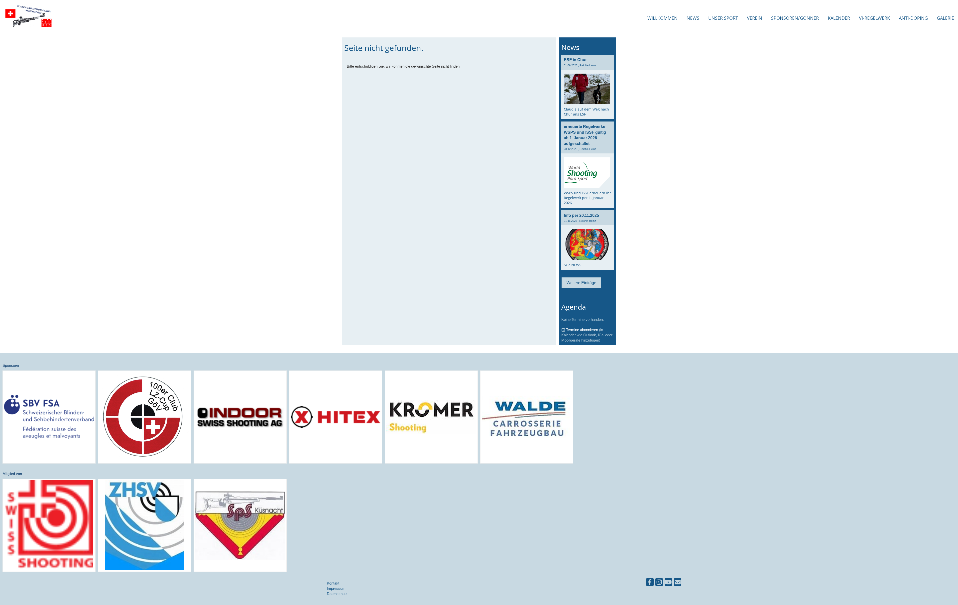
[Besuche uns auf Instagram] (659, 583)
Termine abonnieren (582, 330)
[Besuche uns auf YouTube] (668, 583)
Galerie (945, 18)
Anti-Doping (913, 18)
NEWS (693, 18)
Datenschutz (337, 594)
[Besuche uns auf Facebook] (650, 583)
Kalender (839, 18)
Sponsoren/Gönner (795, 18)
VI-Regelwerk (874, 18)
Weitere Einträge (581, 282)
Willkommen (662, 18)
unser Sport (723, 18)
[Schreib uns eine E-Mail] (677, 583)
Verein (754, 18)
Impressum (336, 588)
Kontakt (333, 583)
